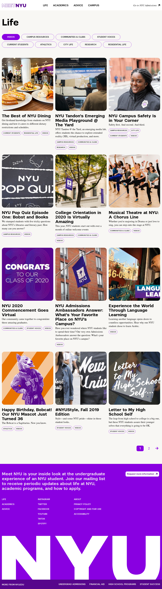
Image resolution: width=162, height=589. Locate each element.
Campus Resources (65, 142)
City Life (135, 130)
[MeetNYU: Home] (14, 5)
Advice (78, 5)
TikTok (41, 518)
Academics (60, 5)
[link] (157, 448)
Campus (93, 5)
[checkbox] (11, 37)
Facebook (43, 509)
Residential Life (31, 133)
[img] (27, 84)
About (77, 499)
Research (61, 147)
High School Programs (122, 584)
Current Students (11, 133)
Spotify (42, 523)
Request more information (140, 474)
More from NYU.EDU (13, 584)
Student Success (150, 584)
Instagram (44, 499)
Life (45, 5)
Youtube (42, 514)
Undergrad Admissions (72, 584)
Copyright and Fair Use (87, 509)
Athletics (7, 429)
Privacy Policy (82, 504)
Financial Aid (97, 584)
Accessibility (81, 514)
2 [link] (149, 448)
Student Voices (34, 328)
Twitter (42, 504)
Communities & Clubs (87, 142)
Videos (45, 133)
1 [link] (140, 448)
